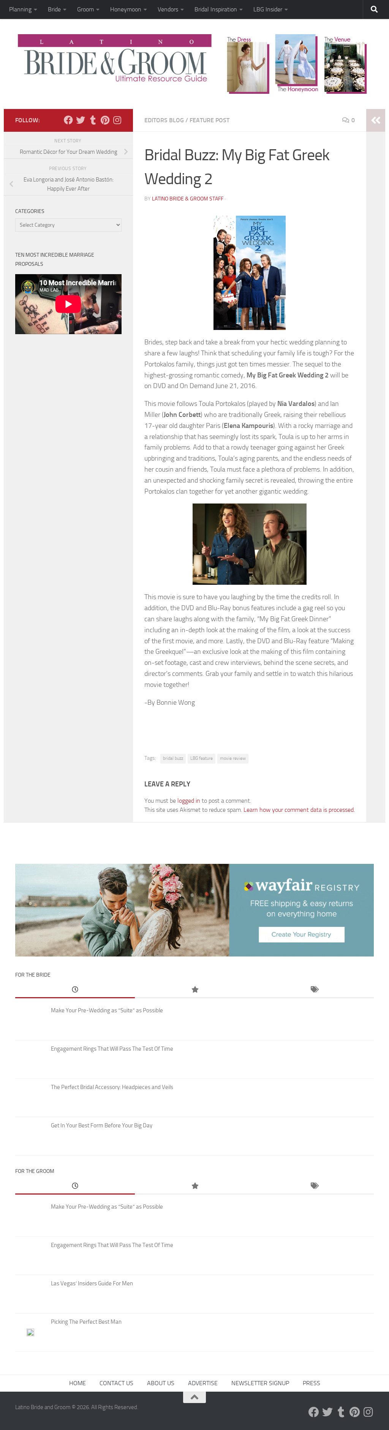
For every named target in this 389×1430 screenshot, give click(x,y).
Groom (85, 9)
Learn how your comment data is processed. (299, 809)
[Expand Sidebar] (375, 120)
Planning (20, 9)
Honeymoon (125, 9)
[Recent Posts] (75, 990)
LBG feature (201, 758)
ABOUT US (160, 1383)
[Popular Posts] (195, 990)
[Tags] (314, 990)
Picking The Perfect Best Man (86, 1321)
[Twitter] (80, 120)
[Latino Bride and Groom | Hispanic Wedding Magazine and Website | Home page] (194, 64)
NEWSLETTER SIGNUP (260, 1383)
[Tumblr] (92, 120)
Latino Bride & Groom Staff (187, 199)
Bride (54, 9)
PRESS (311, 1383)
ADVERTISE (203, 1383)
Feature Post (209, 120)
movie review (233, 758)
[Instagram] (117, 120)
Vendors (168, 9)
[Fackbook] (68, 120)
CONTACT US (116, 1383)
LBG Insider (267, 9)
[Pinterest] (104, 120)
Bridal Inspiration (215, 9)
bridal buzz (173, 758)
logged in (188, 800)
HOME (77, 1383)
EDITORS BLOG (164, 120)
